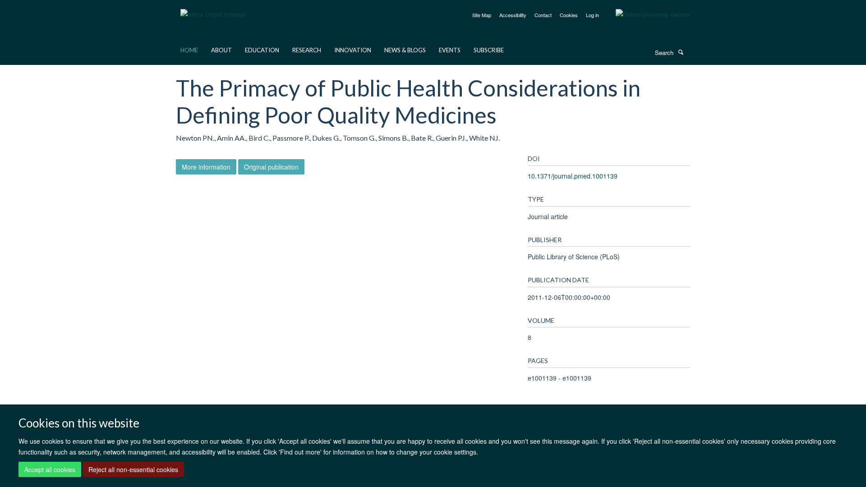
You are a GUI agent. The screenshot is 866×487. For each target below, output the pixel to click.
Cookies (569, 14)
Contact (543, 14)
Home (189, 50)
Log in (592, 14)
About (221, 50)
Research (306, 50)
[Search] (681, 52)
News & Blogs (405, 50)
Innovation (352, 50)
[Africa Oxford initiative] (213, 9)
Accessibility (512, 14)
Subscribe (489, 50)
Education (262, 50)
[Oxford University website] (646, 14)
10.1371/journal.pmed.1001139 (572, 175)
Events (450, 50)
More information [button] (206, 166)
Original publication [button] (271, 166)
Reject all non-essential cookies (133, 469)
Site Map (481, 14)
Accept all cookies (49, 469)
